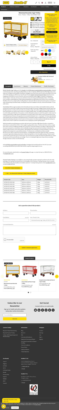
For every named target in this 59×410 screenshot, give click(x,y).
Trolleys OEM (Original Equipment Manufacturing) (10, 335)
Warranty (26, 86)
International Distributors (26, 337)
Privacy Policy (24, 347)
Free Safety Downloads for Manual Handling (28, 342)
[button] (29, 389)
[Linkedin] (39, 310)
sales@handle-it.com (8, 153)
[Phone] (36, 2)
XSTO (4, 368)
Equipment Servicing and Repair (28, 339)
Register (41, 339)
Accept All (15, 407)
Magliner (5, 363)
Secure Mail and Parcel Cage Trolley (28, 282)
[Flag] (42, 2)
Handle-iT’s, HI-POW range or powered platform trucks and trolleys (36, 90)
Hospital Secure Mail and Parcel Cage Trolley (47, 280)
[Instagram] (46, 310)
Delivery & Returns (25, 349)
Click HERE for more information (51, 25)
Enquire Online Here (51, 32)
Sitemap (41, 332)
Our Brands (34, 6)
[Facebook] (42, 310)
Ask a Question (43, 72)
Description (8, 86)
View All (4, 383)
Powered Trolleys (25, 152)
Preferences (6, 407)
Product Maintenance (36, 86)
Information (4, 9)
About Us (23, 332)
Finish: (35, 50)
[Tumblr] (49, 310)
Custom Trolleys (45, 6)
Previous (4, 52)
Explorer (5, 376)
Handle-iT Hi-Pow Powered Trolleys (38, 94)
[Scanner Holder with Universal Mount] (34, 79)
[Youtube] (35, 310)
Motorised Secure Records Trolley (10, 284)
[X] (53, 310)
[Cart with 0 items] (54, 2)
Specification (17, 86)
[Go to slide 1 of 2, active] (28, 292)
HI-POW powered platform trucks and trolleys (16, 144)
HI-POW (5, 366)
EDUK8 (4, 372)
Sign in (40, 337)
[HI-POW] (36, 19)
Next (26, 52)
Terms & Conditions (25, 345)
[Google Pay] (49, 65)
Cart (40, 335)
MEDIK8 (4, 379)
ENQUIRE (6, 2)
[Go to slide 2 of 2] (30, 292)
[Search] (39, 2)
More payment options (49, 69)
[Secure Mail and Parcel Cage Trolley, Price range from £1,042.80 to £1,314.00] (29, 270)
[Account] (45, 2)
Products (3, 6)
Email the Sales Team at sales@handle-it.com (51, 36)
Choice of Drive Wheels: (35, 58)
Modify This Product (49, 86)
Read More (43, 27)
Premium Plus (6, 374)
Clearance (25, 6)
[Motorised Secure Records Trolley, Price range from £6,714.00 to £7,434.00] (12, 270)
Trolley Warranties (25, 351)
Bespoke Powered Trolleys (9, 332)
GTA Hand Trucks (6, 370)
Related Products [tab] (29, 258)
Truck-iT (5, 361)
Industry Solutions (15, 6)
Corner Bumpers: (34, 44)
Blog (22, 330)
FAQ (22, 335)
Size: (34, 40)
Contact (55, 6)
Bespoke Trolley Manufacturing (10, 330)
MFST (4, 381)
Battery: (35, 46)
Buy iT (41, 82)
